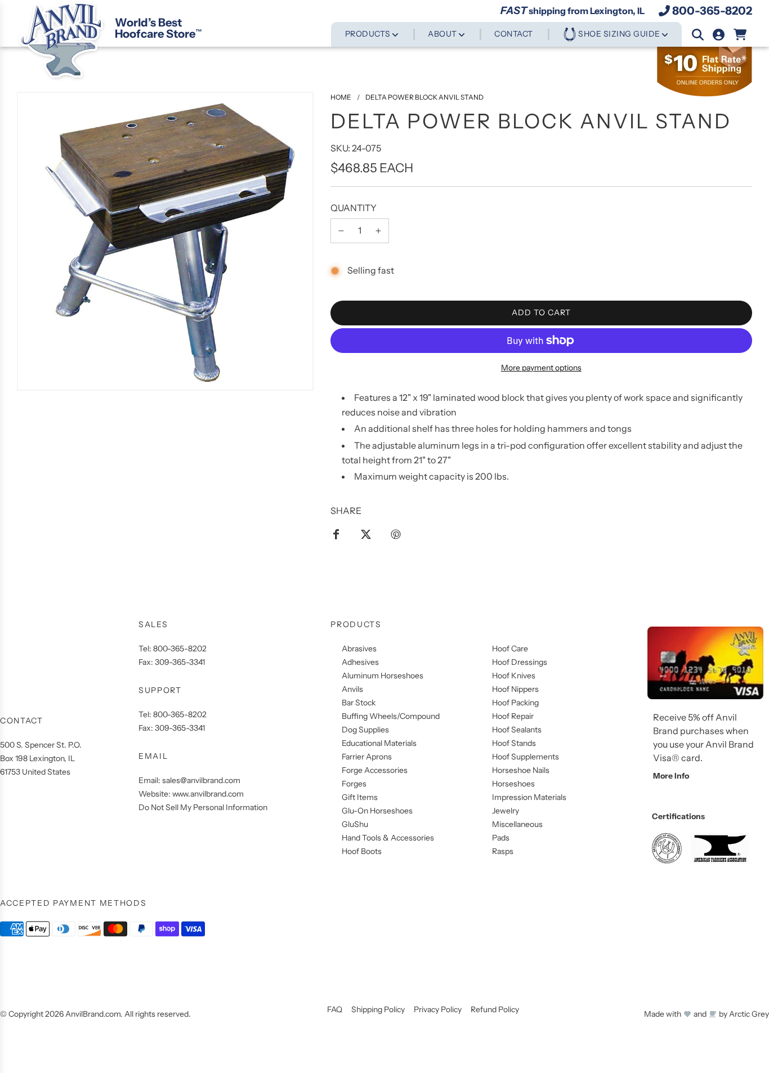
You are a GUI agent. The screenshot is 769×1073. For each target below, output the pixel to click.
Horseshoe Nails (520, 770)
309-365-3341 (180, 662)
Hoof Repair (513, 716)
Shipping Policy (378, 1009)
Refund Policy (495, 1009)
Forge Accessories (375, 770)
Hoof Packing (515, 703)
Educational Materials (379, 743)
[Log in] (718, 34)
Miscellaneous (517, 824)
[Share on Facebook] (336, 533)
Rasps (502, 851)
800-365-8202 (712, 10)
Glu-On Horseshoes (377, 811)
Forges (354, 784)
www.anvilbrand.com (208, 794)
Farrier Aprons (367, 757)
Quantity (353, 207)
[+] (378, 231)
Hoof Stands (514, 743)
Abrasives (359, 648)
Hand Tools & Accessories (388, 838)
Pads (500, 838)
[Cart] (740, 35)
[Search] (697, 34)
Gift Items (360, 797)
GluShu (355, 824)
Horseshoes (513, 784)
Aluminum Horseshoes (382, 675)
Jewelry (505, 811)
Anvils (352, 689)
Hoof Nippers (515, 689)
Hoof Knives (513, 675)
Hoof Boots (362, 851)
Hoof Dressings (519, 662)
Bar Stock (358, 703)
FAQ (334, 1009)
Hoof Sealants (517, 730)
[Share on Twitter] (366, 533)
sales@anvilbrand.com (201, 780)
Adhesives (360, 662)
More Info (671, 776)
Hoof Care (510, 648)
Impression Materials (529, 797)
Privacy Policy (438, 1009)
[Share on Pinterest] (396, 533)
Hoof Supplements (525, 757)
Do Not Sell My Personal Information (202, 807)
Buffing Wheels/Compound (391, 716)
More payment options (541, 368)
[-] (341, 231)
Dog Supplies (365, 730)
